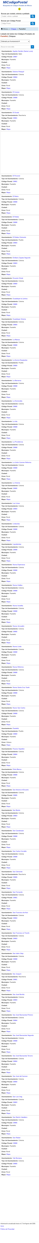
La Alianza (16, 339)
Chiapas (14, 29)
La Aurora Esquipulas (20, 360)
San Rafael (16, 1137)
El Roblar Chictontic (19, 237)
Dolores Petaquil (18, 71)
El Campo (16, 92)
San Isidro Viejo (18, 953)
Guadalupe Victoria (19, 319)
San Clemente (17, 871)
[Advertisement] (19, 152)
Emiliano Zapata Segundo (21, 258)
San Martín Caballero (20, 1117)
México (5, 29)
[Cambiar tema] (19, 9)
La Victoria (16, 483)
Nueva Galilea (17, 585)
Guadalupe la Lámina (20, 298)
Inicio (2, 1226)
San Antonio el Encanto (21, 790)
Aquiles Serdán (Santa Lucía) (23, 51)
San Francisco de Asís (20, 912)
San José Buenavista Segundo (23, 1035)
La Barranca (17, 380)
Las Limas (16, 503)
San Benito (16, 810)
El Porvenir (16, 176)
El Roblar (16, 217)
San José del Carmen (20, 1076)
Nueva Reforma (18, 667)
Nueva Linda (17, 646)
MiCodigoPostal (15, 2)
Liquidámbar (17, 544)
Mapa (8, 68)
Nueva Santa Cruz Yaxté (21, 687)
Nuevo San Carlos (19, 708)
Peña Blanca (17, 769)
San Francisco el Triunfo (21, 933)
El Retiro (16, 196)
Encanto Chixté (18, 278)
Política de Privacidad (7, 1229)
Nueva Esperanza (19, 564)
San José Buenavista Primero (23, 1015)
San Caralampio (18, 830)
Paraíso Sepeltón (19, 749)
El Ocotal (16, 112)
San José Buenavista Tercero (23, 1056)
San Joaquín (17, 974)
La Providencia (18, 442)
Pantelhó (16, 728)
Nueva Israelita (18, 605)
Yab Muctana (17, 1158)
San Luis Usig (17, 1096)
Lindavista (16, 524)
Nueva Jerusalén (18, 626)
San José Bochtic (19, 994)
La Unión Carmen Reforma (22, 462)
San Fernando (18, 892)
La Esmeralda (17, 401)
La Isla (15, 421)
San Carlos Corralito (20, 851)
